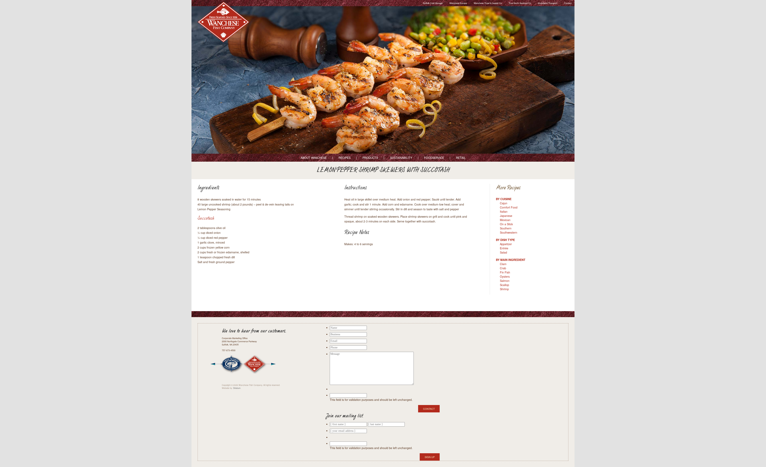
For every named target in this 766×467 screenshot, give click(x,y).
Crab (503, 268)
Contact (568, 3)
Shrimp (504, 289)
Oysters (505, 276)
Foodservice (434, 158)
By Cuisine (503, 199)
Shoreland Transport (547, 3)
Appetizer (506, 244)
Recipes (344, 158)
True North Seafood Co (520, 3)
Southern (505, 228)
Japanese (506, 216)
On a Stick (506, 224)
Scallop (504, 285)
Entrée (504, 248)
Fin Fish (505, 272)
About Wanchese (314, 158)
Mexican (505, 220)
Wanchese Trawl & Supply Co (488, 3)
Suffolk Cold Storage (433, 3)
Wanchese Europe (458, 3)
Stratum (236, 387)
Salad (503, 252)
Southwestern (508, 232)
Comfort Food (508, 207)
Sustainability (401, 158)
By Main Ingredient (510, 260)
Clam (503, 264)
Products (370, 158)
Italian (503, 211)
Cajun (503, 203)
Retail (461, 158)
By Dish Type (505, 240)
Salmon (504, 281)
